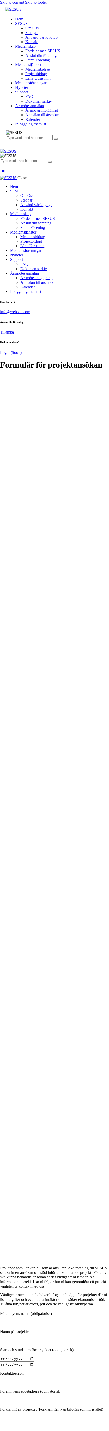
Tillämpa (7, 332)
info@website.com (15, 312)
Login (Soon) (11, 352)
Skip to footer (36, 2)
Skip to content (12, 2)
